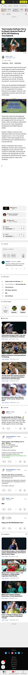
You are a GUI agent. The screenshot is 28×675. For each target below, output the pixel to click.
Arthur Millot (5, 556)
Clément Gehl (5, 381)
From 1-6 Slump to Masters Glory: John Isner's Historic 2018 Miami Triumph (12, 616)
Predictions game (14, 673)
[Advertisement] (14, 21)
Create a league (5, 311)
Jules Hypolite (5, 359)
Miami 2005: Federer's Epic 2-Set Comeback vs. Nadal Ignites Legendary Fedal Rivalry (12, 574)
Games (10, 5)
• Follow (19, 261)
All (8, 14)
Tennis (4, 673)
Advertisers (14, 659)
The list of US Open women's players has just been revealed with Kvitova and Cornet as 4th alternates (13, 377)
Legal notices (14, 664)
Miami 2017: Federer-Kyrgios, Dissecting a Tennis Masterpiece (12, 595)
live (3, 14)
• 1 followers (13, 261)
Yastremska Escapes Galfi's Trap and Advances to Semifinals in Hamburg (13, 336)
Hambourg (5, 63)
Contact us (14, 666)
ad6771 (8, 411)
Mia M (7, 498)
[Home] (1, 6)
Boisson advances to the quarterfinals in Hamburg (14, 356)
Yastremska (18, 63)
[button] (17, 2)
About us (14, 657)
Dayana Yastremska (13, 214)
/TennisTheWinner (11, 436)
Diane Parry (11, 220)
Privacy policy (14, 662)
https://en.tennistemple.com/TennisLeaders (14, 456)
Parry (11, 63)
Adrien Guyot (9, 56)
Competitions (23, 5)
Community (23, 673)
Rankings (16, 5)
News (5, 5)
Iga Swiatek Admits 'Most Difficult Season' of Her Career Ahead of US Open (13, 399)
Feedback (14, 668)
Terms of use (14, 661)
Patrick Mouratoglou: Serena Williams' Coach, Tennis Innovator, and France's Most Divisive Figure (14, 552)
